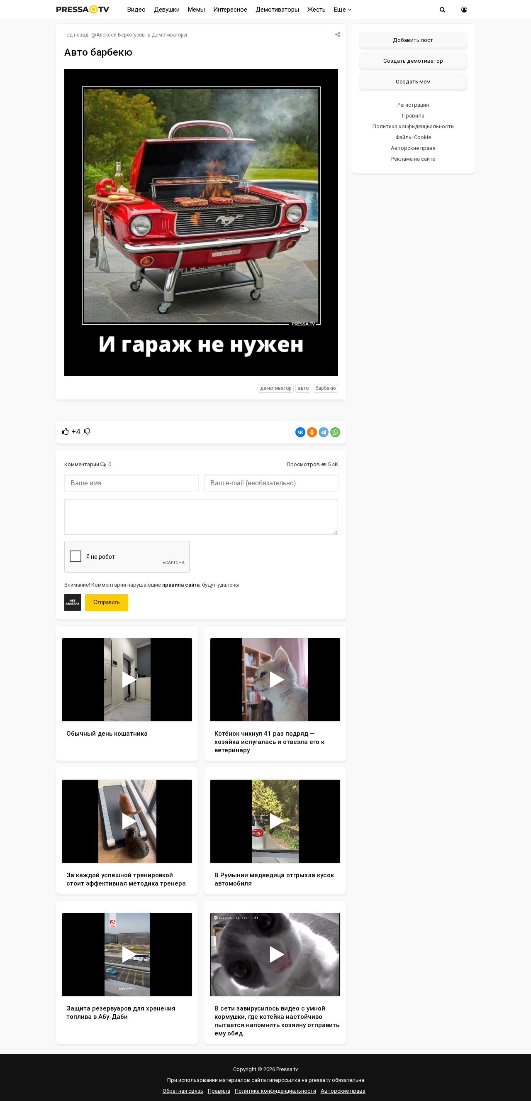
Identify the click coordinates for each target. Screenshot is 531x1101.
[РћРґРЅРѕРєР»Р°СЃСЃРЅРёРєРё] (312, 432)
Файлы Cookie (413, 137)
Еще (341, 9)
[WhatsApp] (335, 432)
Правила (413, 116)
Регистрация (413, 105)
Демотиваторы (277, 9)
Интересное (230, 9)
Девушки (167, 9)
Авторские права (413, 148)
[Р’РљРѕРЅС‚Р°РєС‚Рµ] (300, 432)
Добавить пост (413, 40)
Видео (136, 9)
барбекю (325, 388)
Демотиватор (275, 388)
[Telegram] (324, 432)
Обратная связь (183, 1091)
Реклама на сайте (413, 159)
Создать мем (413, 81)
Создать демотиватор (413, 60)
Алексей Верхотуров (120, 35)
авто (303, 388)
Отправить (106, 602)
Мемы (196, 9)
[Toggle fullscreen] (176, 707)
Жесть (316, 9)
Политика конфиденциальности (413, 126)
